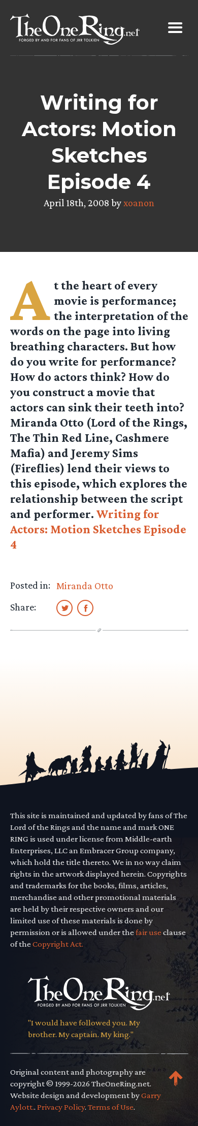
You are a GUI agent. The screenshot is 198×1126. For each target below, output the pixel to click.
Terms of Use (111, 1107)
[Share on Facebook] (85, 607)
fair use (148, 932)
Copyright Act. (57, 944)
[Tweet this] (64, 607)
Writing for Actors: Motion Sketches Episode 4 (98, 529)
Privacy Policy (61, 1107)
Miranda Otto (84, 585)
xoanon (138, 202)
